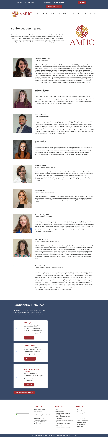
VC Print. (75, 435)
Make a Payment (81, 422)
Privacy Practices (81, 424)
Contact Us (80, 426)
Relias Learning (81, 412)
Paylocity (79, 410)
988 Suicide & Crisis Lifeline (63, 423)
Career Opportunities (82, 420)
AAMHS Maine (60, 411)
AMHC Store (80, 416)
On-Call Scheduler (81, 414)
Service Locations (81, 418)
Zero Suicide (59, 425)
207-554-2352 (37, 423)
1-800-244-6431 (38, 411)
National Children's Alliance (63, 427)
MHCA (57, 409)
